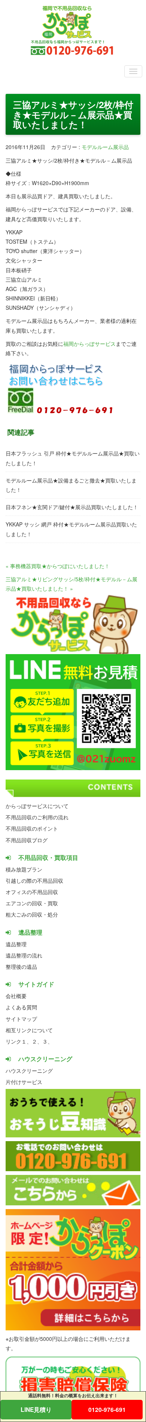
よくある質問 (21, 1007)
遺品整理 (16, 944)
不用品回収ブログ (27, 840)
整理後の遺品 (21, 966)
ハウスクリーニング (29, 1070)
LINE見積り (36, 1409)
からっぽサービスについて (37, 806)
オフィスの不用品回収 (32, 892)
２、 (37, 1041)
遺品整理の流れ (24, 955)
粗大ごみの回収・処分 (32, 914)
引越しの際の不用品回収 (34, 880)
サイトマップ (21, 1018)
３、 (47, 1041)
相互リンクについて (29, 1030)
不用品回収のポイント (32, 828)
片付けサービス (24, 1082)
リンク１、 (19, 1041)
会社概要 (16, 996)
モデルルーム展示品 (105, 147)
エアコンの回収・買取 (32, 903)
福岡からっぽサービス (89, 343)
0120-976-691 (107, 1409)
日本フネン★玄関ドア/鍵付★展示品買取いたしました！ (72, 507)
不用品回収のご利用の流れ (37, 817)
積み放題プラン (24, 869)
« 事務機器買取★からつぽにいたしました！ (58, 566)
